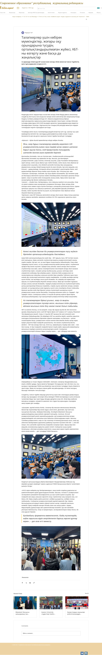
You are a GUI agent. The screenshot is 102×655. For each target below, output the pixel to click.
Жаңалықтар (25, 577)
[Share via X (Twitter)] (26, 582)
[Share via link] (34, 582)
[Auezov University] (51, 602)
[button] (91, 13)
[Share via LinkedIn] (30, 582)
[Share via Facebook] (22, 582)
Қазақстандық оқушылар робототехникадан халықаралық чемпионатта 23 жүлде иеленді (76, 613)
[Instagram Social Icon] (86, 653)
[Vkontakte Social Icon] (82, 653)
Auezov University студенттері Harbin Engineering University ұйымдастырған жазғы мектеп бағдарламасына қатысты (49, 613)
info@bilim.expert (55, 16)
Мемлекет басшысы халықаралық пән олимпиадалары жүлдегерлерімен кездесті (25, 613)
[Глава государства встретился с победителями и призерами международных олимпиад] (25, 602)
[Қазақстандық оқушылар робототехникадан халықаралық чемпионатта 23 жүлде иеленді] (76, 602)
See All (86, 593)
